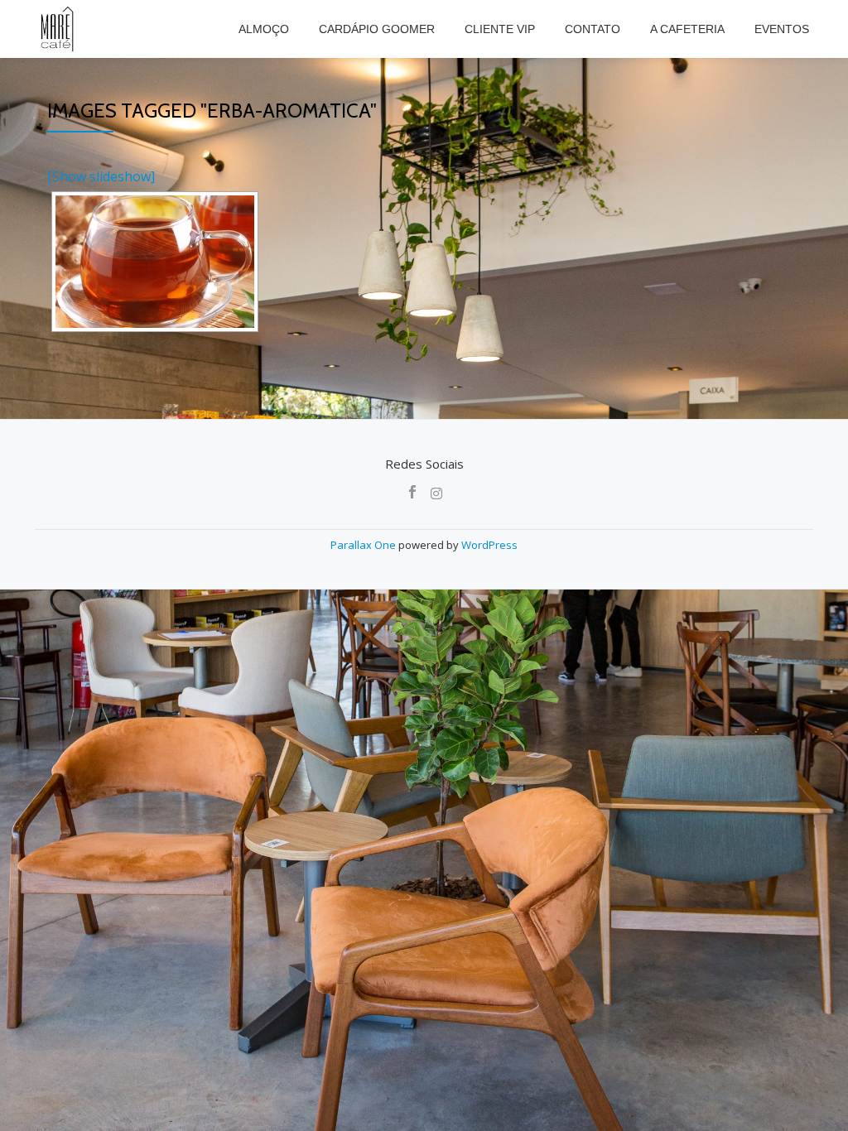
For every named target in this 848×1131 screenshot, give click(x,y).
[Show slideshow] (101, 176)
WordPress (489, 544)
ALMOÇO (263, 29)
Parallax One (364, 544)
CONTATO (592, 29)
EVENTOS (781, 29)
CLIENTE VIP (500, 29)
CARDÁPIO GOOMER (377, 29)
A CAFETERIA (687, 29)
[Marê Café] (58, 29)
